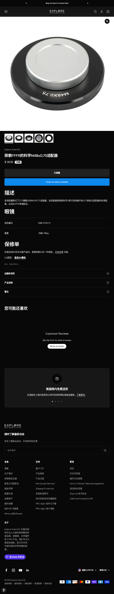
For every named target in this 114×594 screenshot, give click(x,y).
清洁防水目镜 (76, 488)
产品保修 (40, 473)
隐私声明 (8, 488)
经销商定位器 (10, 478)
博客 (6, 468)
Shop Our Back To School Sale (57, 3)
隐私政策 (28, 583)
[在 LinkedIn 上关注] (27, 570)
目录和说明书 (42, 493)
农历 (72, 468)
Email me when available (57, 182)
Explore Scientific (12, 149)
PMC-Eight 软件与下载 (46, 503)
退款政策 (8, 583)
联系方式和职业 (11, 483)
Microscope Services (45, 483)
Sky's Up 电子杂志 (78, 493)
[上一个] (26, 3)
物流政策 (38, 583)
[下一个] (87, 3)
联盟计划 (8, 493)
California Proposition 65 (81, 498)
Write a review (57, 346)
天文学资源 (75, 473)
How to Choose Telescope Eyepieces (87, 483)
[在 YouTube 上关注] (20, 570)
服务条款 (18, 583)
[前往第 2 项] (18, 138)
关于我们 (8, 473)
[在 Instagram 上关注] (13, 570)
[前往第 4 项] (38, 138)
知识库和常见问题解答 (46, 498)
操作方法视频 (76, 478)
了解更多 (81, 395)
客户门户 (40, 468)
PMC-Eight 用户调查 (45, 508)
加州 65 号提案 (11, 508)
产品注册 (40, 478)
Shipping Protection (45, 488)
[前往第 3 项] (28, 138)
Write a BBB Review (13, 513)
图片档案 (8, 503)
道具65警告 (20, 257)
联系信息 (48, 583)
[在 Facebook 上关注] (6, 570)
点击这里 (59, 252)
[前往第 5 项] (48, 138)
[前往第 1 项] (8, 138)
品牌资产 (8, 498)
